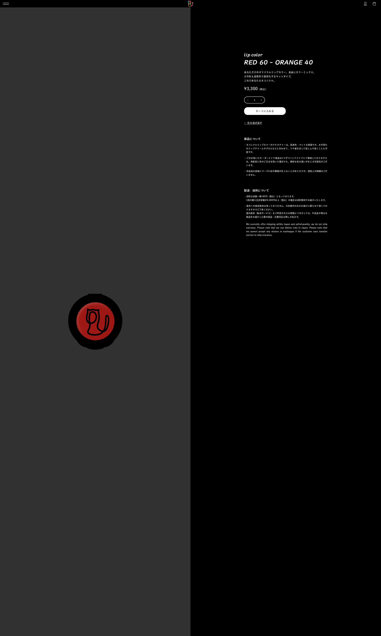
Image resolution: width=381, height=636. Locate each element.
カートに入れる (265, 111)
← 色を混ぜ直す (253, 123)
